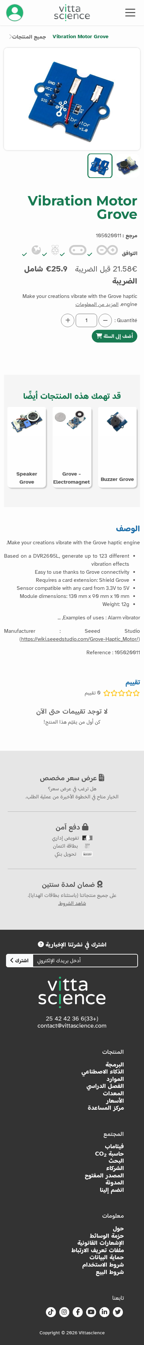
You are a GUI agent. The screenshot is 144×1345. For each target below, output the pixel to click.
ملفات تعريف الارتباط (97, 1250)
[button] (128, 166)
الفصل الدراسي (105, 1086)
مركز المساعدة (106, 1107)
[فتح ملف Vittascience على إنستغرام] (64, 1312)
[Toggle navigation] (130, 12)
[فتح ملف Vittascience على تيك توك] (51, 1312)
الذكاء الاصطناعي (102, 1071)
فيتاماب (114, 1146)
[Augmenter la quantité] (67, 320)
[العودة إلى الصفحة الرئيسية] (72, 13)
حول (118, 1228)
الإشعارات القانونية (100, 1242)
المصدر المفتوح (104, 1175)
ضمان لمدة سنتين (69, 884)
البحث (116, 1160)
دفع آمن (69, 826)
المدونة (114, 1182)
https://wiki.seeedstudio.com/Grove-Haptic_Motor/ (79, 639)
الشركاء (115, 1168)
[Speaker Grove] (26, 421)
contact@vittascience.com (72, 1025)
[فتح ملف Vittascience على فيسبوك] (78, 1312)
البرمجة (114, 1064)
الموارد (115, 1079)
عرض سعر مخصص (69, 777)
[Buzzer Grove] (117, 421)
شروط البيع (110, 1272)
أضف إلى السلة (117, 336)
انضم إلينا (112, 1190)
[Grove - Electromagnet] (72, 421)
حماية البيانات (106, 1257)
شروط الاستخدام (103, 1264)
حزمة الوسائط (107, 1235)
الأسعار (115, 1100)
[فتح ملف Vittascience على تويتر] (118, 1312)
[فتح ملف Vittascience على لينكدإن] (104, 1312)
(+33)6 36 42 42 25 (72, 1018)
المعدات (113, 1093)
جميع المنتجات (29, 37)
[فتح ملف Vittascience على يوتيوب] (91, 1312)
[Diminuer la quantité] (105, 320)
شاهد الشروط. (72, 903)
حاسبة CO (109, 1154)
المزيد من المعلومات (97, 304)
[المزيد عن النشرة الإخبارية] (41, 944)
